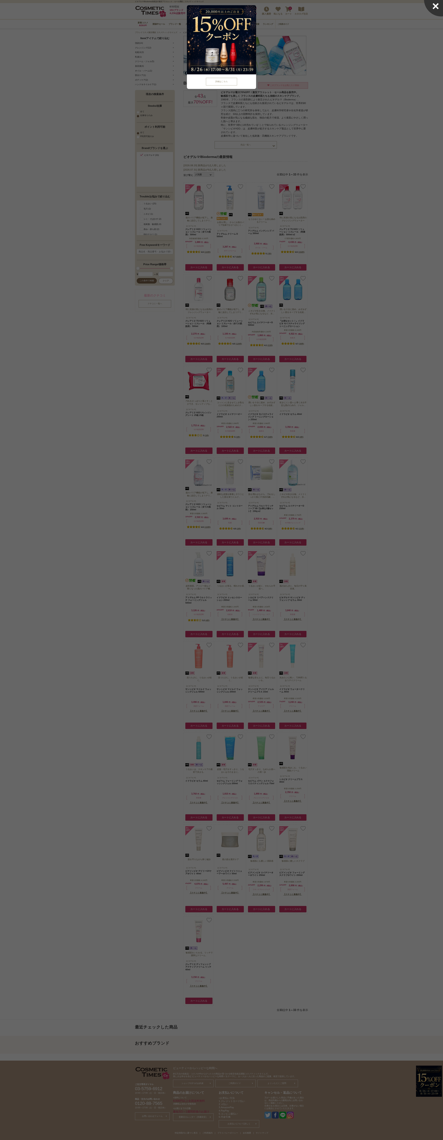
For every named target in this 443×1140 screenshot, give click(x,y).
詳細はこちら (221, 81)
